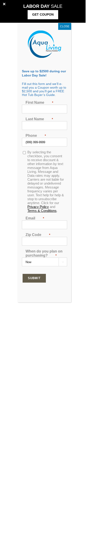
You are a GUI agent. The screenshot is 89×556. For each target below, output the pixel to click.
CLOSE (64, 26)
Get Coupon (43, 14)
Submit (34, 278)
